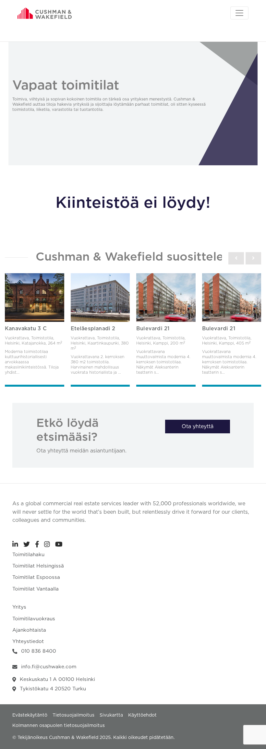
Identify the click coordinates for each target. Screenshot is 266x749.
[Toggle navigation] (239, 12)
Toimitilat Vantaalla (35, 589)
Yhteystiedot (28, 641)
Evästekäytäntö (29, 715)
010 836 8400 (38, 651)
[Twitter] (26, 544)
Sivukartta (111, 715)
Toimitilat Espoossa (36, 577)
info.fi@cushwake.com (48, 666)
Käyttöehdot (142, 715)
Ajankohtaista (29, 630)
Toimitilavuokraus (33, 618)
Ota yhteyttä (197, 426)
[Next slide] (253, 258)
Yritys (19, 607)
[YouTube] (59, 544)
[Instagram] (47, 544)
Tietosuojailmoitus (73, 715)
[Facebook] (37, 544)
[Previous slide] (236, 258)
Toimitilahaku (28, 554)
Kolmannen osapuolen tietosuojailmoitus (58, 725)
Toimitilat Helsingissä (38, 566)
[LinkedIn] (15, 544)
